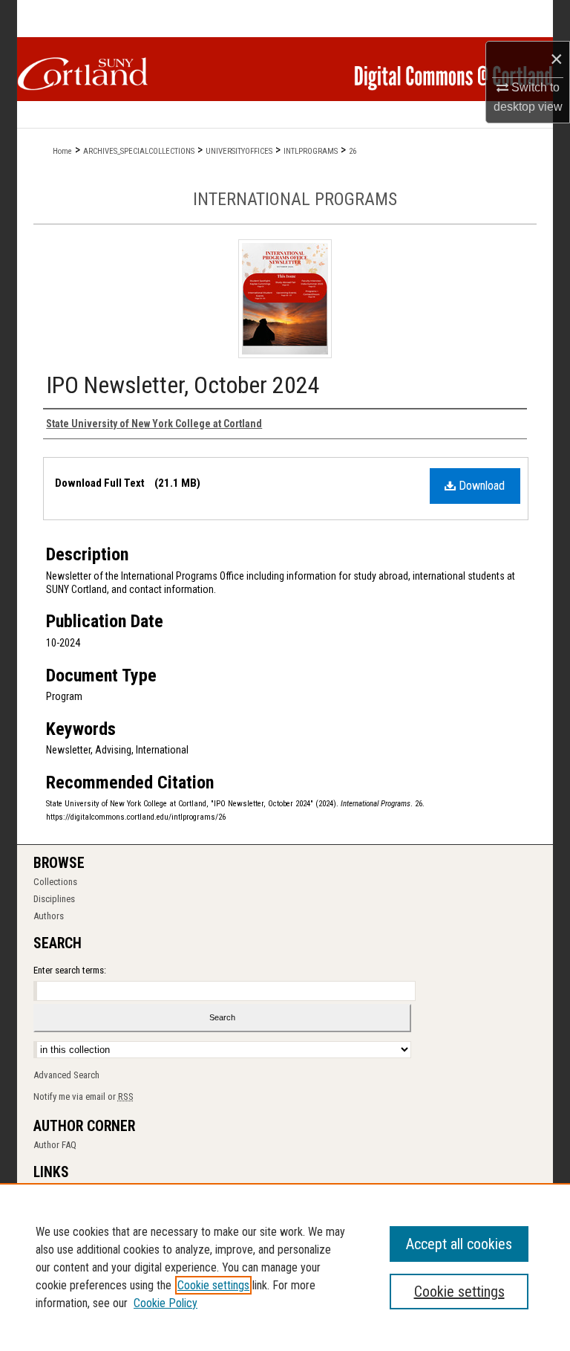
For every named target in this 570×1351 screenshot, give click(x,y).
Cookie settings (213, 1285)
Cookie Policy (165, 1303)
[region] (285, 1267)
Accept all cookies (459, 1244)
